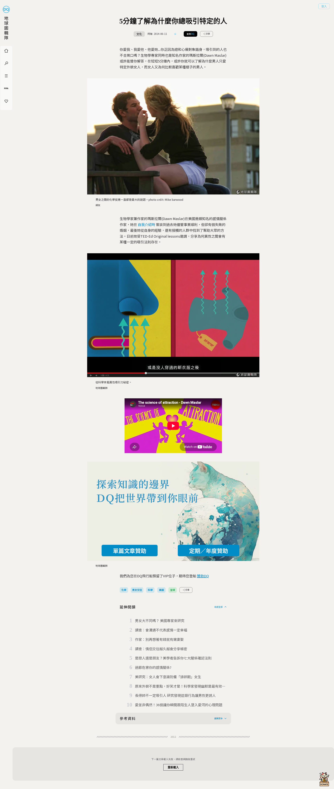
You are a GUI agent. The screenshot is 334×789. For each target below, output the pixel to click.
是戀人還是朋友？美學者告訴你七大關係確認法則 (173, 657)
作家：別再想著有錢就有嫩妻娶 (159, 639)
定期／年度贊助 (208, 551)
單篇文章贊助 (129, 551)
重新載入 (173, 767)
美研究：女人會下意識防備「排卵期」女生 (168, 676)
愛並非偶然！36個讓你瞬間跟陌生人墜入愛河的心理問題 (178, 704)
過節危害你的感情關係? (153, 667)
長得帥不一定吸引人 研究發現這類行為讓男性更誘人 (175, 695)
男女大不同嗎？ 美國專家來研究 (159, 620)
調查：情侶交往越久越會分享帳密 (161, 648)
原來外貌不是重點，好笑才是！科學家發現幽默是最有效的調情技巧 (180, 686)
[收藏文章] (175, 34)
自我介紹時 (146, 224)
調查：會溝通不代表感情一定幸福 (161, 629)
